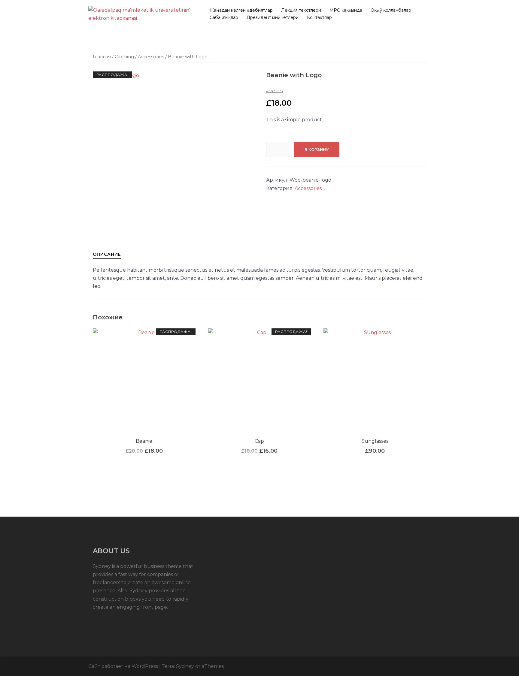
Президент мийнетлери (273, 17)
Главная (102, 56)
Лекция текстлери (301, 10)
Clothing (124, 56)
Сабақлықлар (224, 17)
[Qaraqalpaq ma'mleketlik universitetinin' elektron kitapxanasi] (142, 14)
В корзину (317, 149)
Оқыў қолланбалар (391, 10)
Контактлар (319, 17)
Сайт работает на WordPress (123, 666)
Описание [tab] (107, 254)
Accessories (151, 56)
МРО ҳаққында (345, 10)
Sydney (185, 666)
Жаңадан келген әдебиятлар (241, 10)
